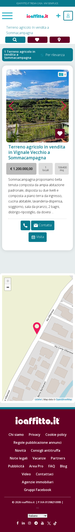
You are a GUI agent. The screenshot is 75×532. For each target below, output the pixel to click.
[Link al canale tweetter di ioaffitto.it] (49, 523)
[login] (68, 15)
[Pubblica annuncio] (58, 15)
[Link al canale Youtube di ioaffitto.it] (43, 523)
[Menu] (7, 16)
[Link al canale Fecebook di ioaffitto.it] (18, 523)
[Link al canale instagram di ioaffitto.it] (30, 523)
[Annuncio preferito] (60, 133)
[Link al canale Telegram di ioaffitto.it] (36, 523)
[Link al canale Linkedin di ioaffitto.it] (24, 523)
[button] (11, 106)
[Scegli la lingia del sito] (37, 515)
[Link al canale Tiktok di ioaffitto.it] (55, 523)
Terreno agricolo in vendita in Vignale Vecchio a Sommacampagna (36, 152)
